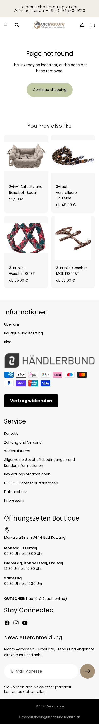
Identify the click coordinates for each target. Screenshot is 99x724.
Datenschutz (15, 491)
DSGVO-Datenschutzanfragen (31, 482)
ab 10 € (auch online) (35, 598)
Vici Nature (55, 706)
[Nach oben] (87, 707)
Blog (7, 341)
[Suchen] (16, 25)
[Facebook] (7, 623)
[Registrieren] (87, 671)
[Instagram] (16, 623)
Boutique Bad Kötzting (23, 333)
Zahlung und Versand (23, 442)
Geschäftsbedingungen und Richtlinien (49, 717)
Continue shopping (50, 89)
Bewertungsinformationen (27, 474)
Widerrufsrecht (17, 451)
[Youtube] (25, 623)
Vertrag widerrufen (31, 400)
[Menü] (6, 25)
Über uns (12, 324)
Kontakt (11, 433)
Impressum (14, 500)
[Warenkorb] (92, 25)
